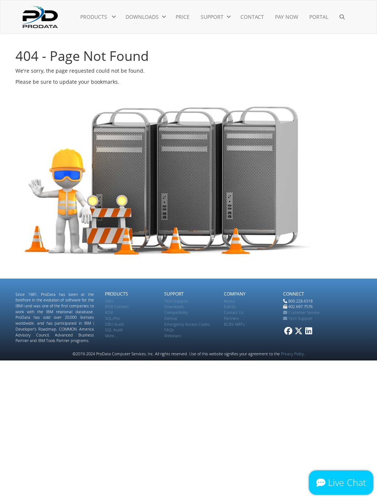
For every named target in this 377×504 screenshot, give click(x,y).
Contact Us (234, 312)
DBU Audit (114, 324)
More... (111, 335)
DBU (109, 301)
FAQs (169, 329)
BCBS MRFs (234, 324)
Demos (170, 318)
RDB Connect (117, 306)
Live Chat (345, 482)
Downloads (174, 306)
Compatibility (176, 312)
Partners (231, 318)
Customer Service (303, 312)
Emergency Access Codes (187, 324)
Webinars (172, 335)
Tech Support (176, 301)
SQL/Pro (112, 318)
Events (230, 306)
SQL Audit (114, 329)
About (229, 301)
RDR (109, 312)
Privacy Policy (292, 353)
